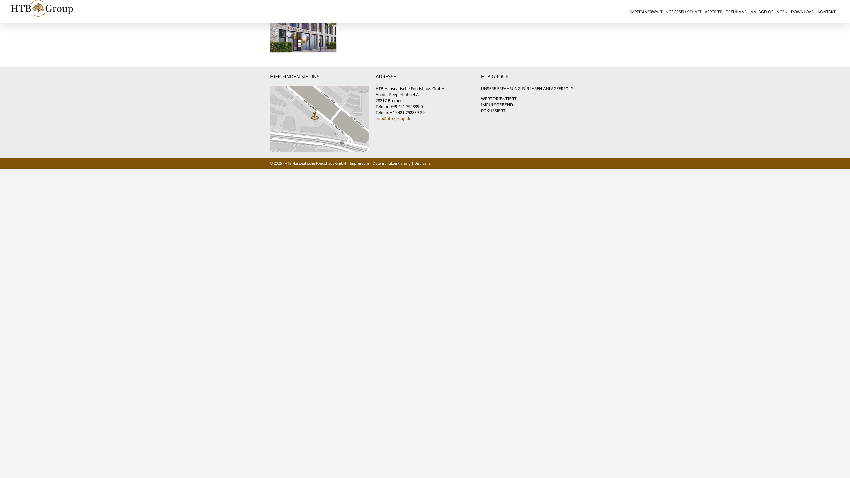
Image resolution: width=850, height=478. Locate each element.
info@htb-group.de (393, 118)
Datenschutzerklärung (392, 163)
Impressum (359, 163)
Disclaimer (423, 163)
